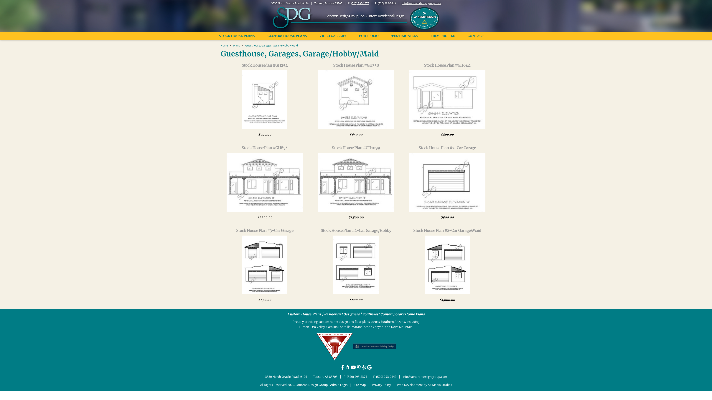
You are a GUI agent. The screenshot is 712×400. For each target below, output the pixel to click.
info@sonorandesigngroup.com (421, 3)
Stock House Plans (237, 36)
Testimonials (404, 36)
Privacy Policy (381, 385)
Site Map (360, 385)
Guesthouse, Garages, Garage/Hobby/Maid (271, 45)
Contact (476, 36)
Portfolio (369, 36)
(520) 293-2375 (360, 3)
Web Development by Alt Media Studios (424, 385)
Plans (236, 45)
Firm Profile (443, 36)
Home (224, 45)
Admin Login (339, 385)
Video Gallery (332, 36)
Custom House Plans (287, 36)
